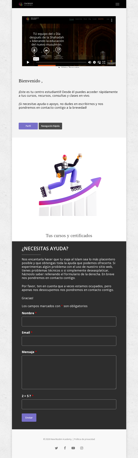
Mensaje (29, 352)
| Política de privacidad (84, 439)
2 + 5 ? (27, 396)
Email (27, 332)
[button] (117, 4)
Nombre (29, 313)
